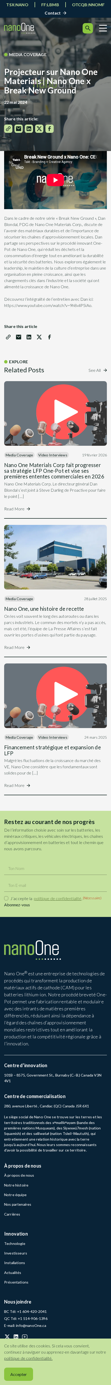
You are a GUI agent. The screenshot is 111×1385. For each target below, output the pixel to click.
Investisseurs (16, 1253)
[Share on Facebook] (49, 129)
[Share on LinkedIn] (29, 129)
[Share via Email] (18, 129)
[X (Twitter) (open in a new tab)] (7, 1337)
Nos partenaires (17, 1204)
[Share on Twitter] (39, 129)
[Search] (88, 28)
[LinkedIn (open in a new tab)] (16, 1337)
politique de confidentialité (57, 898)
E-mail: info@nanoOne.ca (25, 1325)
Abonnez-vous (17, 904)
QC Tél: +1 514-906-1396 (25, 1318)
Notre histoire (16, 1185)
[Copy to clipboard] (8, 129)
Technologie (14, 1243)
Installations (14, 1262)
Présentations (16, 1282)
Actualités (12, 1272)
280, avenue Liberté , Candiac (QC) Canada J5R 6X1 (46, 1106)
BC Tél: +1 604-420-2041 (25, 1311)
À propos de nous (19, 1175)
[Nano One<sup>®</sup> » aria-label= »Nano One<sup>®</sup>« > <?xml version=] (19, 28)
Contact (53, 12)
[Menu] (103, 28)
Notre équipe (15, 1194)
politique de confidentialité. (28, 1358)
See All (95, 370)
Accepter (18, 1374)
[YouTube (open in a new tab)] (25, 1337)
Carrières (12, 1214)
